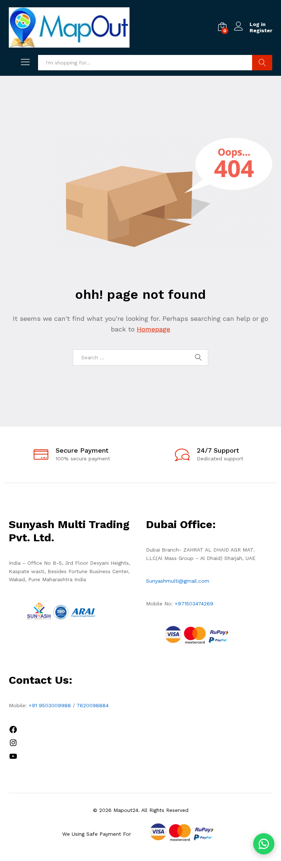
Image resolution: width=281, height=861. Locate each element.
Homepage (153, 329)
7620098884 (92, 705)
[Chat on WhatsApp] (263, 843)
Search (262, 62)
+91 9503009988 (50, 705)
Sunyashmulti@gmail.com (177, 581)
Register (261, 30)
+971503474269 (194, 603)
